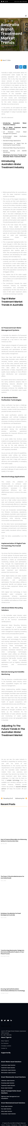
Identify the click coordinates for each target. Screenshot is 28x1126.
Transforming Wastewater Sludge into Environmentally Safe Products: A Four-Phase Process (12, 952)
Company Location (6, 1046)
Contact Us (4, 1048)
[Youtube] (8, 1020)
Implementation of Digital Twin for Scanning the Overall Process (15, 144)
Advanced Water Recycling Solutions (14, 148)
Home (3, 1125)
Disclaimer (14, 1125)
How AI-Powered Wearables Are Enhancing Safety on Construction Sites (14, 840)
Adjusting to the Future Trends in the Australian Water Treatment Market (15, 155)
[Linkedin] (11, 1020)
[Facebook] (1, 1)
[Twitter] (3, 1)
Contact (24, 1125)
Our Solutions (4, 1043)
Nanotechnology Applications (12, 140)
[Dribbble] (7, 1)
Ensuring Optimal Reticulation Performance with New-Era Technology (13, 989)
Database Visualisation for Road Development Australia (11, 914)
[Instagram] (5, 1)
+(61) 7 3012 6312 (23, 1)
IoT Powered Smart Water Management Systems (15, 132)
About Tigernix (5, 1041)
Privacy (8, 1125)
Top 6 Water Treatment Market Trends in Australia (15, 128)
